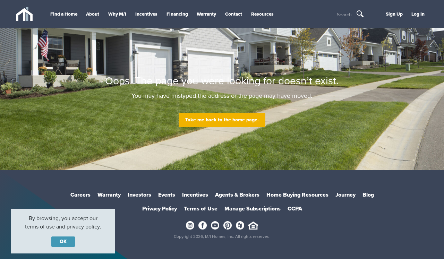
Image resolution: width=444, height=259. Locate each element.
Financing (177, 13)
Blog (368, 195)
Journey (345, 195)
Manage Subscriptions (252, 209)
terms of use (40, 227)
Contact (233, 13)
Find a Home (63, 13)
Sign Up (394, 13)
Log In (418, 13)
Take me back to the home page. (222, 119)
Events (166, 195)
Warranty (206, 13)
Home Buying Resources (297, 195)
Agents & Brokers (237, 195)
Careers (80, 195)
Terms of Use (200, 209)
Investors (139, 195)
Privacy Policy (159, 209)
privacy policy (83, 227)
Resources (262, 13)
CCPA (295, 209)
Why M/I (117, 13)
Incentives (146, 13)
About (92, 13)
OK (63, 241)
